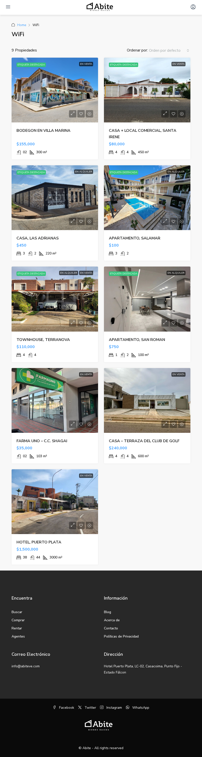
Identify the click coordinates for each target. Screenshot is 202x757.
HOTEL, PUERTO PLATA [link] (39, 542)
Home (21, 25)
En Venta (86, 64)
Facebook (66, 707)
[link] (55, 90)
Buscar (17, 612)
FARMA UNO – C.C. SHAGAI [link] (42, 441)
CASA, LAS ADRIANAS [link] (38, 238)
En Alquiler (83, 171)
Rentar (17, 628)
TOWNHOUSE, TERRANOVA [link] (43, 339)
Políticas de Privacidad (121, 636)
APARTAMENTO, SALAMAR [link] (134, 238)
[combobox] (169, 50)
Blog (107, 612)
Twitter (90, 707)
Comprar (18, 620)
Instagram (113, 707)
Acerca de (112, 620)
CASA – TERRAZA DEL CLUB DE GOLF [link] (144, 441)
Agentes (18, 636)
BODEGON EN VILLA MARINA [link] (43, 130)
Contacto (111, 628)
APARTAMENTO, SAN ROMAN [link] (137, 339)
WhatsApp (140, 707)
